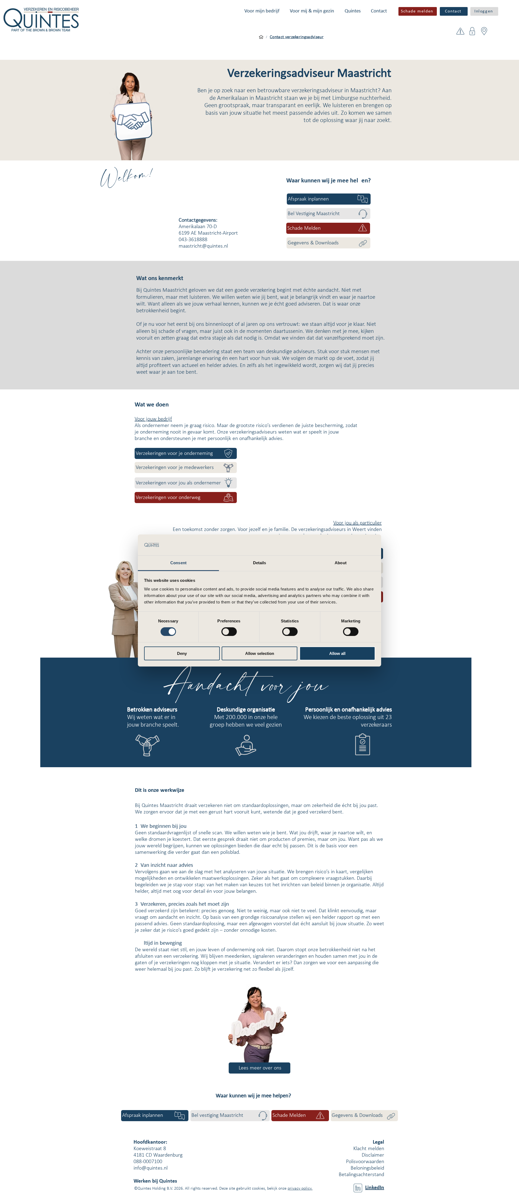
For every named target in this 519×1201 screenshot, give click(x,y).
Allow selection (259, 653)
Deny (182, 653)
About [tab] (341, 562)
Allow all (337, 653)
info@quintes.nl (151, 1168)
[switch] (229, 631)
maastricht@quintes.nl (203, 246)
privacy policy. (300, 1188)
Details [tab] (259, 562)
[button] (262, 11)
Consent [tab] (178, 562)
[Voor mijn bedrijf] (261, 37)
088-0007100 (148, 1161)
